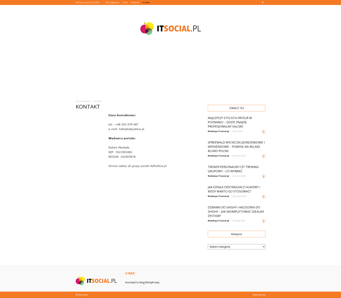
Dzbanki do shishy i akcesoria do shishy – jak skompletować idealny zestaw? (236, 211)
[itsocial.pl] (170, 28)
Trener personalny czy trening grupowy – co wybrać (233, 169)
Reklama (135, 2)
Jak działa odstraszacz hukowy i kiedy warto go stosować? (234, 189)
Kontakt (146, 2)
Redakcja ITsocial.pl (218, 131)
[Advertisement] (170, 69)
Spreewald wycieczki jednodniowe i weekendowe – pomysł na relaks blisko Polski (236, 146)
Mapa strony (259, 294)
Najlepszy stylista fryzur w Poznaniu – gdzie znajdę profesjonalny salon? (230, 122)
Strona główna (112, 2)
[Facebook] (262, 2)
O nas (125, 2)
